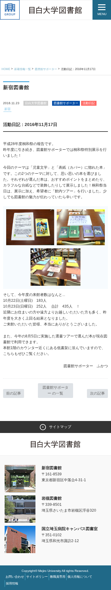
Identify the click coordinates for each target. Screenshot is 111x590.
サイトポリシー (37, 576)
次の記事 (97, 393)
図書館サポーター (46, 69)
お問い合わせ (15, 576)
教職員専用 (57, 576)
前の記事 (13, 393)
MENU (101, 14)
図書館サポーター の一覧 (55, 390)
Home (6, 69)
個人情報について (80, 576)
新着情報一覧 (22, 69)
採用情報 (12, 583)
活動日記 (89, 103)
